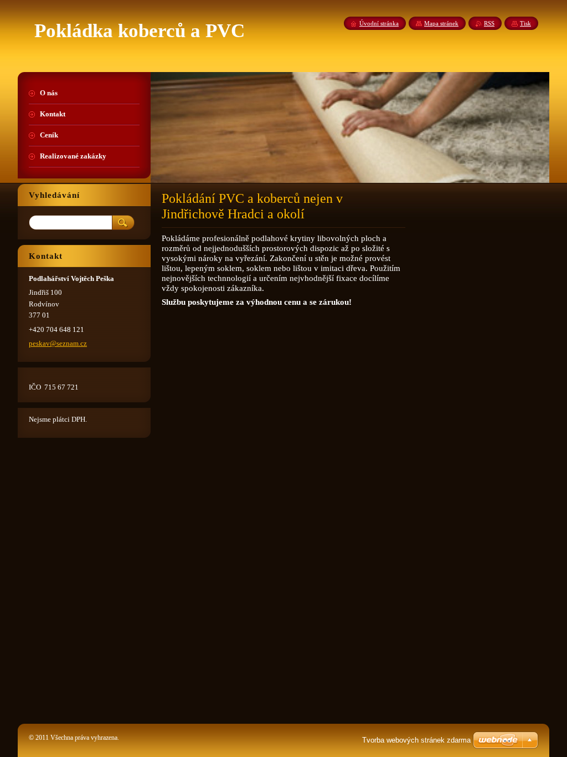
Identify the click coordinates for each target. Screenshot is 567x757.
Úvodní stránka (379, 23)
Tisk (525, 23)
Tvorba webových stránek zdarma (416, 740)
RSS (489, 23)
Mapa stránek (441, 23)
